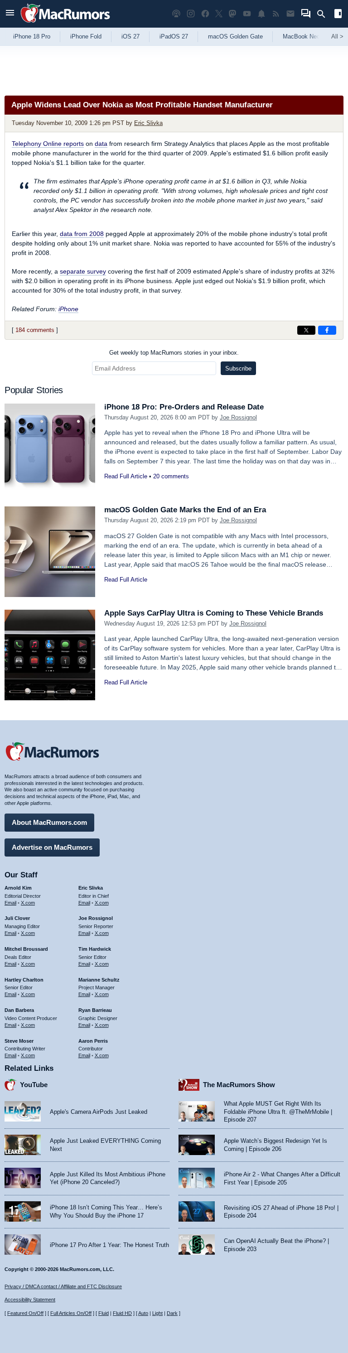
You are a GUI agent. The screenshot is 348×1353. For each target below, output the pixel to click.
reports (48, 143)
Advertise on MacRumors (52, 847)
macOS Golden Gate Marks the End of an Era (185, 510)
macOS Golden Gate (235, 36)
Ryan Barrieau (95, 1010)
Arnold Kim (18, 888)
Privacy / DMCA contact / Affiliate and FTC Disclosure (63, 1286)
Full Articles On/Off (71, 1313)
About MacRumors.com (49, 822)
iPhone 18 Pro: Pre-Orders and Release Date (184, 407)
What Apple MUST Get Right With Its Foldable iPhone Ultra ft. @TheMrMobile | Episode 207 (278, 1111)
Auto (143, 1313)
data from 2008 (82, 233)
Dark (172, 1313)
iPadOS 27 (174, 36)
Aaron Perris (93, 1041)
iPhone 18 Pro (31, 36)
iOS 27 (130, 36)
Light (157, 1313)
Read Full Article (125, 476)
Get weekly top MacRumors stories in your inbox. (174, 352)
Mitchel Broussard (26, 949)
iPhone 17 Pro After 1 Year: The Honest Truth (109, 1245)
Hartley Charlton (24, 979)
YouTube (34, 1084)
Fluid (103, 1313)
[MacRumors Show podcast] (176, 14)
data (101, 143)
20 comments (171, 476)
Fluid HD (122, 1313)
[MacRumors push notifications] (261, 14)
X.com (28, 902)
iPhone (68, 309)
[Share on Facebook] (327, 330)
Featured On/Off (25, 1313)
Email (10, 902)
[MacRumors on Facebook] (205, 14)
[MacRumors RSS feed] (275, 14)
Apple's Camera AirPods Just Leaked (98, 1111)
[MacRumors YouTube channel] (246, 14)
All (337, 36)
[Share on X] (306, 330)
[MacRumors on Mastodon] (232, 14)
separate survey (83, 271)
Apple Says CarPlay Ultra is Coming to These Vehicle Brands (213, 613)
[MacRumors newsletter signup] (290, 14)
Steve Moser (19, 1041)
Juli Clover (17, 918)
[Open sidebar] (338, 14)
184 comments (34, 330)
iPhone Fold (86, 36)
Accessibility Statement (30, 1299)
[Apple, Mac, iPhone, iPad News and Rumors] (65, 23)
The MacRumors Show (239, 1084)
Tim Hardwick (94, 949)
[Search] (324, 14)
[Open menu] (10, 14)
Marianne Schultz (99, 979)
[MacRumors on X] (218, 14)
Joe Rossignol (238, 417)
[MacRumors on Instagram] (190, 14)
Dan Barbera (19, 1010)
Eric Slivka (148, 123)
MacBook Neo (301, 36)
